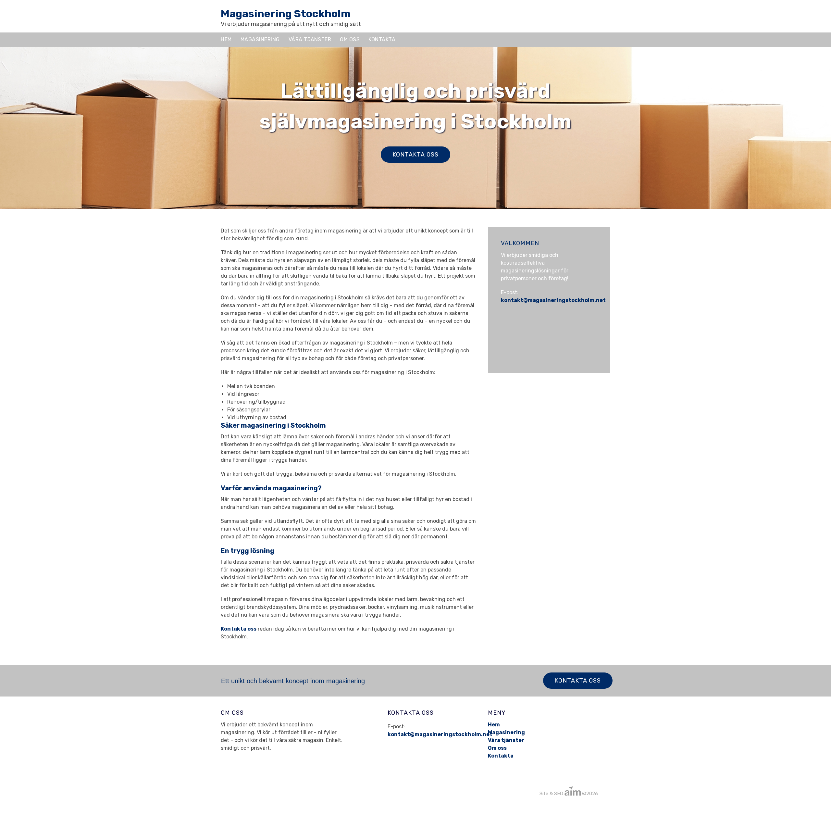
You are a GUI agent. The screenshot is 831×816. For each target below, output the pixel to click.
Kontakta (381, 39)
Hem (226, 39)
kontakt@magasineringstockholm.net (553, 300)
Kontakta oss (415, 154)
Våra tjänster (310, 39)
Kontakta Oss (578, 680)
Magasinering (260, 39)
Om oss (350, 39)
